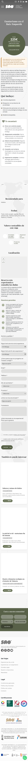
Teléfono (4, 375)
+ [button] (3, 259)
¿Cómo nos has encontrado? (10, 398)
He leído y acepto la (14, 435)
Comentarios (5, 405)
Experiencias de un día (7, 662)
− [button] (3, 261)
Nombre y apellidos (7, 336)
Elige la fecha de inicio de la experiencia (12, 343)
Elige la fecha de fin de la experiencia (12, 351)
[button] (25, 184)
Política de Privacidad (19, 435)
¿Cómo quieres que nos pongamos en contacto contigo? (12, 359)
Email (3, 368)
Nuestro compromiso (7, 670)
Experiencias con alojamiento (9, 665)
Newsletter (4, 672)
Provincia (4, 390)
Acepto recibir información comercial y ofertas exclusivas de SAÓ (12, 439)
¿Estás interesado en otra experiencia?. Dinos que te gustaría (12, 419)
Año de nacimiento (7, 383)
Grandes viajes (5, 667)
